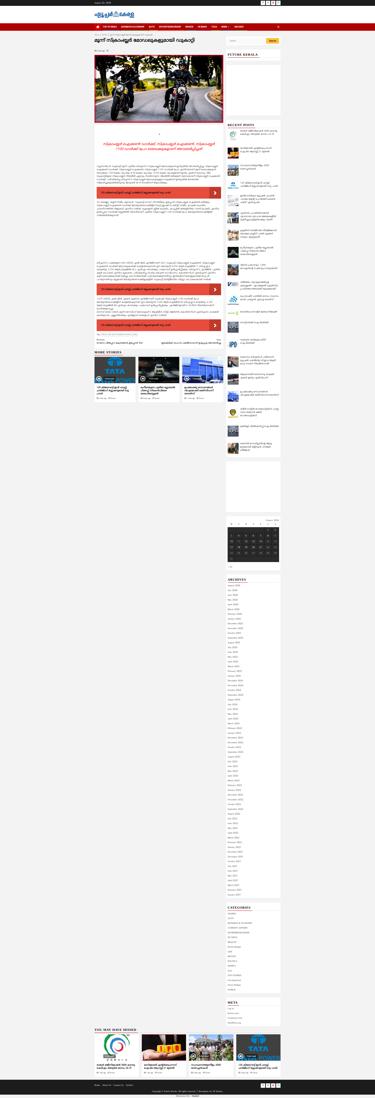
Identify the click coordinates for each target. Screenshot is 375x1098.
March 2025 (234, 666)
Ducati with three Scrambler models (116, 334)
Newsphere (203, 1091)
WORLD (232, 990)
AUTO (152, 27)
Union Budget (234, 985)
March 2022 (234, 837)
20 (253, 547)
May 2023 (233, 771)
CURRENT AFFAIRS (237, 928)
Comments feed (235, 1018)
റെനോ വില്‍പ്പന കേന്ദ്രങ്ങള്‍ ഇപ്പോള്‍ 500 (120, 342)
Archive (239, 27)
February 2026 (235, 614)
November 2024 (235, 685)
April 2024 (233, 718)
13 (253, 541)
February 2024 (235, 728)
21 (260, 547)
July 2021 (232, 866)
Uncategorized (234, 980)
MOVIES (189, 27)
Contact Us (118, 1085)
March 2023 (234, 780)
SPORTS (231, 966)
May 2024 (233, 714)
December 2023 (235, 737)
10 (231, 541)
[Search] (278, 27)
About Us (106, 1085)
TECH (214, 27)
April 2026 (233, 604)
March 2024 (234, 723)
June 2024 (233, 709)
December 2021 (235, 852)
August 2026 (234, 585)
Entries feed (233, 1013)
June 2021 (233, 871)
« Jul (230, 567)
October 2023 (234, 747)
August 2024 (234, 699)
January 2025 (234, 676)
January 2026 (234, 619)
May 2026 (233, 600)
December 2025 (235, 623)
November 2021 (235, 856)
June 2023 (233, 766)
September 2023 (235, 752)
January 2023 (234, 790)
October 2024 (234, 690)
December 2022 (235, 795)
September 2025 (235, 638)
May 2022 (233, 828)
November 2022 (235, 799)
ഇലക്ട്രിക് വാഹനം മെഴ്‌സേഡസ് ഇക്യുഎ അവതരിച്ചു (191, 342)
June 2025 (233, 652)
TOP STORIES (110, 27)
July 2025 (232, 647)
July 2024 (232, 704)
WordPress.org (234, 1023)
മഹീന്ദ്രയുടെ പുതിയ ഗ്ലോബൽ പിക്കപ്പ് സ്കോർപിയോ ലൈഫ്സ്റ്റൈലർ (158, 390)
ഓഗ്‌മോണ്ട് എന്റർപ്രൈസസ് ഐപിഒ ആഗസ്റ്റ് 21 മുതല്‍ (160, 1067)
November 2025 (235, 628)
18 (238, 547)
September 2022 (235, 809)
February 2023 (235, 785)
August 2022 (234, 814)
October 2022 (234, 804)
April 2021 (233, 880)
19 (246, 547)
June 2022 (233, 823)
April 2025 (233, 661)
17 (231, 547)
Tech (230, 970)
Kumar (113, 398)
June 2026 (233, 595)
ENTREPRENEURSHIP (170, 27)
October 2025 (234, 633)
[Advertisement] (159, 239)
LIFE (230, 951)
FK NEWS (202, 27)
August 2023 (234, 757)
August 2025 (234, 642)
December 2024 (235, 680)
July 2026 (232, 590)
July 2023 (232, 761)
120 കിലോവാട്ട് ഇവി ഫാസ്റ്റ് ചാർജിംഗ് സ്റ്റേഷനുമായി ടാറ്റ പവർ (113, 390)
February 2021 (235, 890)
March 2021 (234, 885)
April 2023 (233, 776)
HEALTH (232, 942)
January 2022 (234, 847)
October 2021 (234, 861)
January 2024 (234, 733)
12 (246, 541)
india (135, 334)
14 (260, 541)
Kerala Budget (234, 947)
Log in (231, 1008)
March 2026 (234, 609)
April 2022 (233, 833)
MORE (224, 27)
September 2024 (235, 695)
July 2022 (232, 818)
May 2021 (233, 876)
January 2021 (234, 895)
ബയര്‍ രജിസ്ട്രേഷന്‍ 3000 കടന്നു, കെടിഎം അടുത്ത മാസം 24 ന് (116, 1067)
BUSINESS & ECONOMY (132, 27)
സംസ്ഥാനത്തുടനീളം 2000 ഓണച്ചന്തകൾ (206, 1067)
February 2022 (235, 842)
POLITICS (232, 961)
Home (97, 1085)
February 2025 (235, 671)
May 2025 (233, 657)
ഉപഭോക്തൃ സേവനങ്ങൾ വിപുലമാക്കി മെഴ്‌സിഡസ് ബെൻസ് (199, 390)
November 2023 (235, 742)
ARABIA (232, 913)
